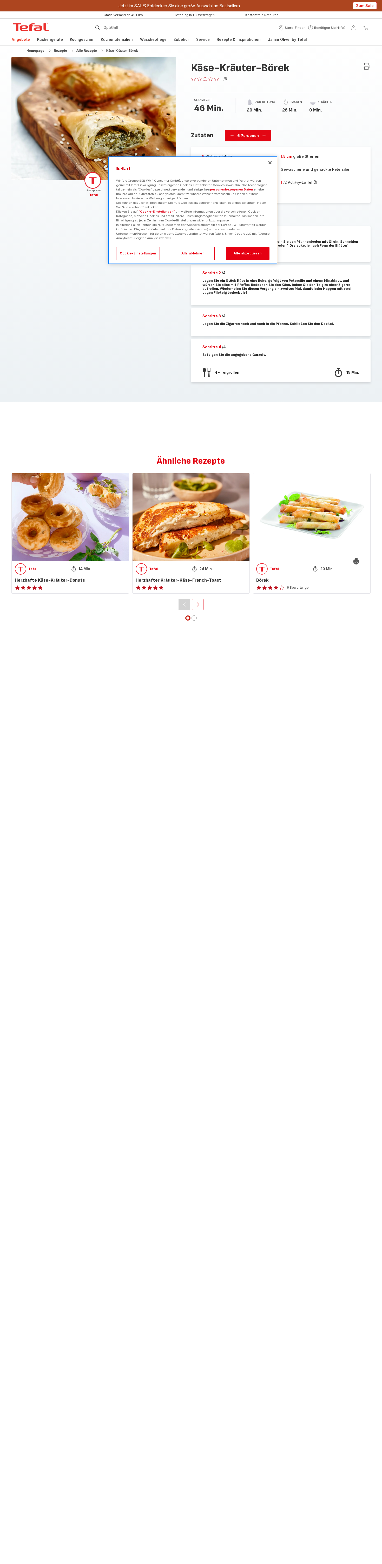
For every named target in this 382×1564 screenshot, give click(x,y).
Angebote (20, 39)
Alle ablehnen (193, 253)
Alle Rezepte (86, 50)
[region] (192, 210)
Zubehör (181, 39)
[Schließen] (270, 162)
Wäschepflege (153, 39)
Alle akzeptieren (248, 253)
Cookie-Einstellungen (138, 253)
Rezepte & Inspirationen (239, 39)
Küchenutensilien (117, 39)
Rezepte (60, 50)
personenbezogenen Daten (231, 189)
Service (203, 39)
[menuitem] (20, 39)
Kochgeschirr (82, 39)
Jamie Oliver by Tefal (287, 39)
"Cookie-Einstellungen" (157, 211)
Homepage (35, 50)
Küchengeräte (50, 39)
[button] (292, 27)
